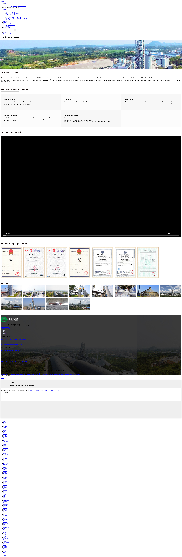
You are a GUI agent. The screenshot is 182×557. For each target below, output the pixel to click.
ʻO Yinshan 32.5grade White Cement (14, 16)
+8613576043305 (5, 327)
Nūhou (5, 21)
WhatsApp (3, 378)
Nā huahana (6, 11)
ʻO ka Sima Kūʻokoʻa (11, 19)
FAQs (4, 22)
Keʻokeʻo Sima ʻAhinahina (73, 374)
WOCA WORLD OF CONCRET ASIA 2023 (11, 344)
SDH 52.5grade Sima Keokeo (13, 13)
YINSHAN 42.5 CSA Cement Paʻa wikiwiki (16, 18)
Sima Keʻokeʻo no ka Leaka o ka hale (20, 374)
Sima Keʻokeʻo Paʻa (5, 374)
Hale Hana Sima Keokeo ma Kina (50, 374)
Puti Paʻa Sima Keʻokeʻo (35, 374)
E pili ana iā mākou (7, 23)
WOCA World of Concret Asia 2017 (9, 356)
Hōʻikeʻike (8, 26)
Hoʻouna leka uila (5, 376)
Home (4, 9)
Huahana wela (33, 373)
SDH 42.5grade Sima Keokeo (13, 14)
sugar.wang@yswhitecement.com (18, 6)
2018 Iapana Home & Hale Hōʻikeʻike (10, 350)
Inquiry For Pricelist (5, 371)
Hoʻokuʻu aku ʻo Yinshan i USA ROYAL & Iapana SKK (14, 361)
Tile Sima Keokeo (62, 374)
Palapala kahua (41, 373)
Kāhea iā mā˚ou (7, 27)
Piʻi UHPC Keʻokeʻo (11, 12)
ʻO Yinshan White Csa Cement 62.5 (14, 17)
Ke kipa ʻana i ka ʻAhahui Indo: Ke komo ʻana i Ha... (13, 339)
